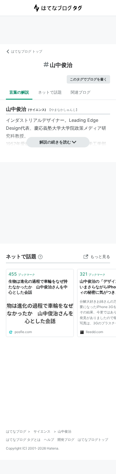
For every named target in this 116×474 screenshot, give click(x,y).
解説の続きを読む (55, 142)
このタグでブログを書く (88, 79)
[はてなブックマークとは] (40, 256)
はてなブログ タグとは (23, 439)
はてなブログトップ (93, 439)
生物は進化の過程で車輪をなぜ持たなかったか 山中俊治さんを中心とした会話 (38, 287)
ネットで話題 (50, 92)
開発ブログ (65, 439)
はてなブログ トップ (26, 51)
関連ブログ (80, 92)
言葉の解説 (19, 92)
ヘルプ (49, 439)
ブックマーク (21, 274)
